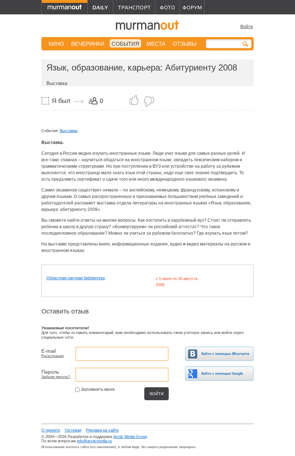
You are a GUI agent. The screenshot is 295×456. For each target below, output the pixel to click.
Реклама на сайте (102, 430)
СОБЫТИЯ (125, 44)
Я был (61, 100)
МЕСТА (155, 44)
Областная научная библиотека (75, 278)
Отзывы (184, 44)
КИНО (56, 44)
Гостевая (73, 430)
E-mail (48, 351)
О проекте (50, 430)
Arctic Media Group (130, 436)
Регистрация (52, 356)
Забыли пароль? (55, 377)
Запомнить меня (98, 389)
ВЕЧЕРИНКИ (87, 44)
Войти (246, 26)
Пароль (50, 372)
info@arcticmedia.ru (94, 441)
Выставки (68, 130)
